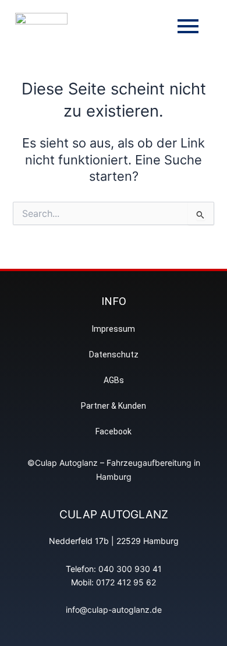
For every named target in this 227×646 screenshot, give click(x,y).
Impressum (113, 328)
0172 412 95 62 (126, 582)
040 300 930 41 (130, 569)
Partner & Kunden (113, 405)
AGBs (114, 380)
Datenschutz (114, 354)
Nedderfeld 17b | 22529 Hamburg (114, 541)
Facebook (113, 431)
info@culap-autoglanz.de (114, 610)
